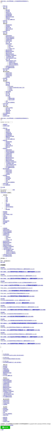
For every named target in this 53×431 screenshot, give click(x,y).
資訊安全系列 (9, 50)
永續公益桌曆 (11, 99)
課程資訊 (5, 31)
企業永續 (5, 216)
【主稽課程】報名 (10, 56)
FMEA (9, 45)
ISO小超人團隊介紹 (10, 19)
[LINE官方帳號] (2, 429)
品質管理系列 (9, 35)
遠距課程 (8, 204)
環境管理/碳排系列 (10, 37)
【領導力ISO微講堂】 (13, 63)
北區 (7, 197)
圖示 (2, 262)
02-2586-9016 (6, 354)
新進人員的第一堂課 (7, 214)
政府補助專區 (9, 15)
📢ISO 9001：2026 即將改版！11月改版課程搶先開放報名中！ (15, 1)
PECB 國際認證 (6, 113)
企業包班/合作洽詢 (10, 66)
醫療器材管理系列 (10, 51)
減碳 (4, 223)
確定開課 (8, 209)
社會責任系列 (9, 75)
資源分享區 (5, 103)
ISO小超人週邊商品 (10, 102)
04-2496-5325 (6, 357)
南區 (7, 200)
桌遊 (7, 101)
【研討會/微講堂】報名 (11, 58)
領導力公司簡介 (9, 107)
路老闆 (11, 425)
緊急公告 (8, 30)
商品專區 (5, 78)
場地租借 (8, 18)
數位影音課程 (6, 68)
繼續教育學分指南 (10, 16)
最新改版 (5, 218)
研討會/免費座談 (9, 206)
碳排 (4, 219)
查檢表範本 (8, 110)
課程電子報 (8, 27)
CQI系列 (10, 88)
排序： (2, 260)
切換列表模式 (4, 192)
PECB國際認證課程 (10, 67)
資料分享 (8, 111)
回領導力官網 (6, 115)
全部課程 (5, 228)
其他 (7, 201)
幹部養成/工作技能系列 (11, 55)
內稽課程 (5, 213)
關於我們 (8, 10)
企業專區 (8, 76)
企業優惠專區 (9, 14)
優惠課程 (8, 205)
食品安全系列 (9, 52)
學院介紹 (5, 6)
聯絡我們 (5, 114)
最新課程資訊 (9, 24)
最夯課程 (5, 211)
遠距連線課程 (6, 221)
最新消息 (5, 20)
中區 (7, 198)
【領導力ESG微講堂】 (13, 64)
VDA (9, 47)
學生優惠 (5, 222)
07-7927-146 (5, 361)
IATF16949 (10, 46)
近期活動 (8, 26)
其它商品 (8, 93)
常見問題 (8, 11)
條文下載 (8, 109)
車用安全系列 (9, 41)
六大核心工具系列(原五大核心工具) (16, 87)
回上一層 (5, 7)
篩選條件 (9, 192)
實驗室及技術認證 (10, 54)
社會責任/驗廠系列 (10, 38)
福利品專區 (8, 91)
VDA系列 (10, 90)
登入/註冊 (3, 187)
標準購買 (8, 82)
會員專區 (5, 420)
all (6, 196)
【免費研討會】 (12, 62)
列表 (4, 262)
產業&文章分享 (9, 28)
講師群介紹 (8, 12)
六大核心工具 (11, 48)
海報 (9, 97)
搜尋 (14, 189)
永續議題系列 (9, 39)
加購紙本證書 (11, 98)
